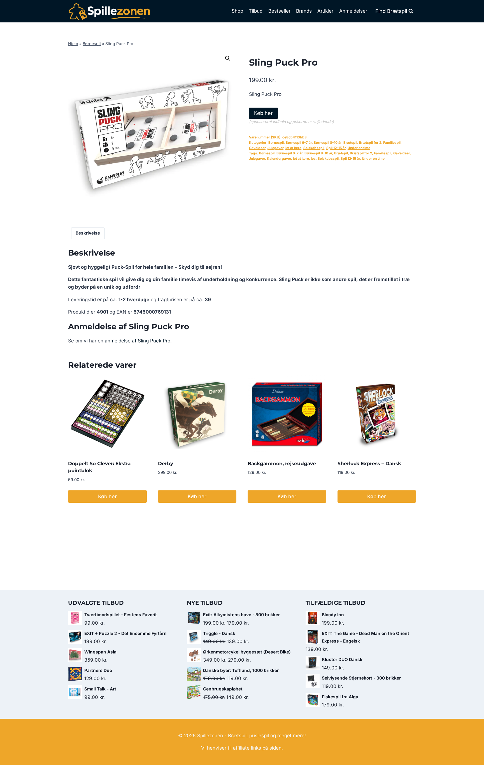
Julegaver (275, 148)
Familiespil (392, 142)
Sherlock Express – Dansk (369, 463)
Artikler (325, 11)
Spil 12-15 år (336, 148)
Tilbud (255, 11)
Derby (165, 463)
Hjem (73, 43)
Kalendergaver (279, 158)
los (313, 158)
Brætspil (350, 142)
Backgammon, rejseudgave (282, 463)
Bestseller (279, 11)
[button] (228, 58)
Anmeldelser (353, 11)
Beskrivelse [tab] (88, 233)
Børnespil (92, 43)
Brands (304, 11)
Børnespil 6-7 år (299, 142)
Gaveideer (257, 148)
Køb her (263, 113)
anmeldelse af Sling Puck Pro (137, 341)
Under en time (359, 148)
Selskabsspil (313, 148)
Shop (237, 11)
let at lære (293, 148)
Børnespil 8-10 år (327, 142)
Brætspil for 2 (370, 142)
